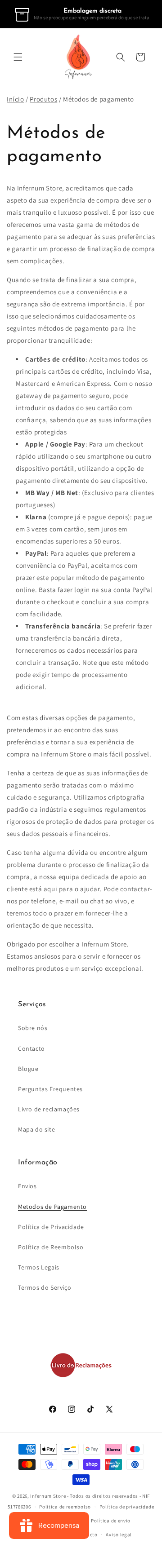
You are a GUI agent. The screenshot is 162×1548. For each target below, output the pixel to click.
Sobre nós (32, 1028)
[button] (18, 57)
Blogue (28, 1069)
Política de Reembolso (51, 1247)
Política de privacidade (126, 1507)
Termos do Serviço (44, 1287)
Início (15, 99)
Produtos (43, 99)
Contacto (31, 1048)
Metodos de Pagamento (52, 1207)
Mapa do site (36, 1129)
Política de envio (110, 1520)
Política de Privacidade (51, 1227)
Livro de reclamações (49, 1109)
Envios (27, 1186)
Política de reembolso (65, 1507)
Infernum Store (48, 1496)
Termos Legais (38, 1267)
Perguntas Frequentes (50, 1089)
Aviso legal (119, 1534)
